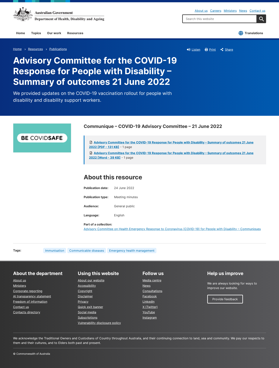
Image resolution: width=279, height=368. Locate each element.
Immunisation (54, 250)
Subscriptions (87, 317)
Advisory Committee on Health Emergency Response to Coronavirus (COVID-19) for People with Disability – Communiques (172, 229)
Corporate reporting (27, 291)
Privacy (83, 301)
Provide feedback (225, 299)
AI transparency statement (32, 296)
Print (212, 49)
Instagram (150, 317)
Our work (54, 33)
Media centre (152, 280)
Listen (196, 49)
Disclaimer (85, 296)
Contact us (257, 11)
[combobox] (219, 18)
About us (201, 11)
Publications (58, 49)
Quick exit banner (90, 307)
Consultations (152, 291)
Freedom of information (30, 301)
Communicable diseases (86, 250)
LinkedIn (148, 301)
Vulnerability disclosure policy (99, 323)
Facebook (150, 296)
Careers (215, 11)
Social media (87, 312)
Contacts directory (26, 312)
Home (20, 33)
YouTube (149, 312)
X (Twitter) (150, 307)
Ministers (230, 11)
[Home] (58, 14)
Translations (254, 33)
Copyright (85, 291)
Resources (75, 33)
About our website (91, 280)
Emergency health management (131, 250)
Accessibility (87, 286)
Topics (36, 33)
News (243, 11)
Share (229, 49)
